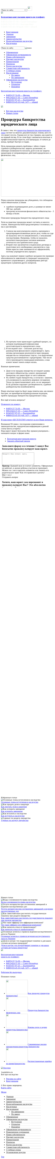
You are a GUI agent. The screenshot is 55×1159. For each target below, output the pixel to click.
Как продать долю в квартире (14, 807)
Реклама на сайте (13, 1079)
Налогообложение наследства (19, 41)
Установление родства (16, 1152)
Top (2, 1157)
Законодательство (14, 39)
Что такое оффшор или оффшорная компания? (21, 925)
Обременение (12, 52)
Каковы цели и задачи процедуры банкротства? (26, 1028)
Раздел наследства (14, 66)
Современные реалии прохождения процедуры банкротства (26, 1045)
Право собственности (15, 57)
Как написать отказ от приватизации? (17, 929)
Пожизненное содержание (17, 1132)
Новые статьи (12, 113)
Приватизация (12, 61)
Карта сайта (6, 1088)
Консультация (12, 32)
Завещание (11, 37)
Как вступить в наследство (13, 816)
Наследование (12, 73)
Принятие (15, 87)
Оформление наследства (17, 80)
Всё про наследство (14, 111)
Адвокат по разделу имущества (14, 820)
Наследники (11, 43)
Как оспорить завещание (12, 811)
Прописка (10, 64)
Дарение (10, 34)
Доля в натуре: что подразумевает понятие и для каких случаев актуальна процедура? (25, 946)
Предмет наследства (15, 59)
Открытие (15, 84)
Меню (3, 1092)
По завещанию (17, 77)
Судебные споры (13, 71)
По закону (15, 75)
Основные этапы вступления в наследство (19, 802)
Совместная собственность (18, 68)
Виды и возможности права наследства (18, 902)
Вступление (16, 82)
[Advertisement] (27, 678)
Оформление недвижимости (18, 55)
